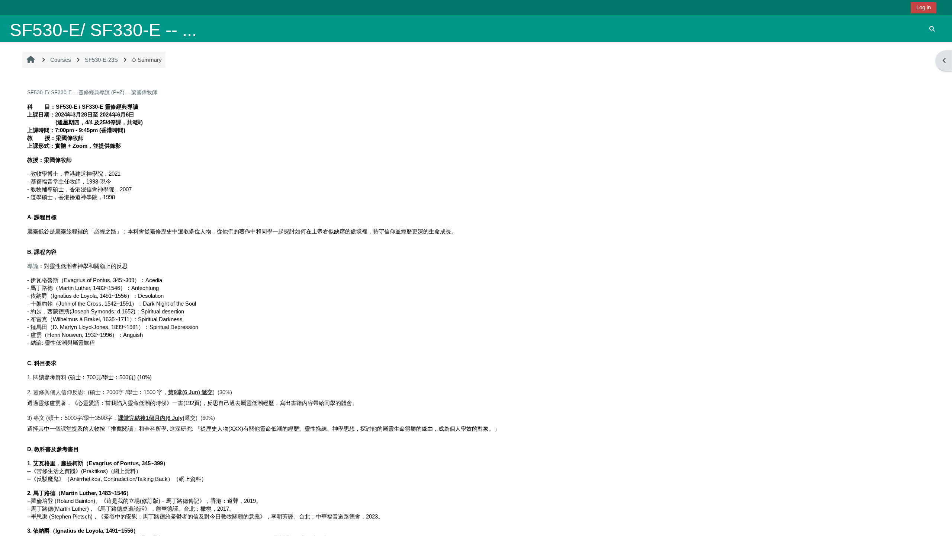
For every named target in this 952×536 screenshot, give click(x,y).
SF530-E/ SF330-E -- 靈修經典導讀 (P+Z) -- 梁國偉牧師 (92, 92)
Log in (923, 7)
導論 (32, 266)
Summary (150, 60)
